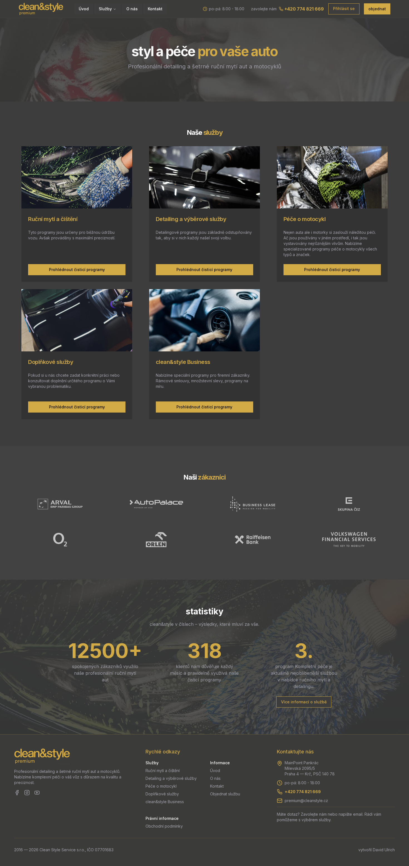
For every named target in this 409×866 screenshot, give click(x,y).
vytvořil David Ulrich (376, 849)
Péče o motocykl (161, 786)
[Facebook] (17, 792)
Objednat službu (225, 793)
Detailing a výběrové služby (171, 778)
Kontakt (155, 8)
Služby (105, 8)
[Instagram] (27, 792)
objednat (377, 8)
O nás (132, 8)
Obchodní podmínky (164, 826)
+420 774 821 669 (303, 791)
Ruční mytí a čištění (163, 770)
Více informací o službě (304, 701)
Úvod (84, 8)
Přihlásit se (344, 8)
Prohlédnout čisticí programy (77, 269)
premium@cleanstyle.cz (306, 800)
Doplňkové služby (162, 793)
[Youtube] (37, 792)
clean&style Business (165, 801)
